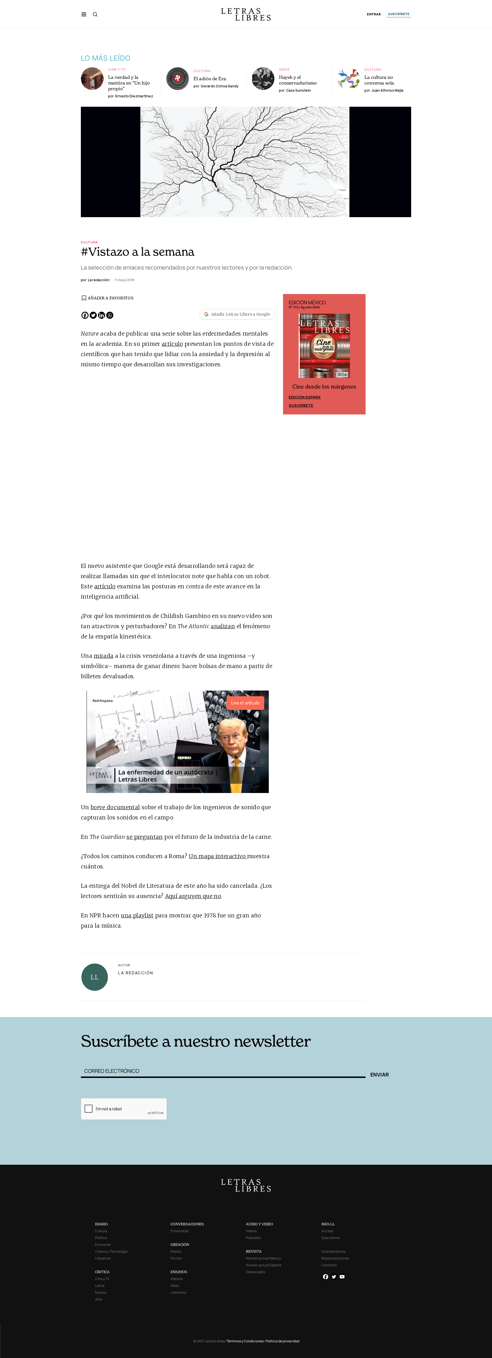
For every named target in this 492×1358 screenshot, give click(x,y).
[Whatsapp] (109, 315)
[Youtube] (342, 1276)
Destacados (255, 1271)
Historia (177, 1278)
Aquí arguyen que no (193, 896)
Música (100, 1292)
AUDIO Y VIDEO (259, 1224)
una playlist (137, 915)
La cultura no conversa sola (379, 80)
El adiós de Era (210, 78)
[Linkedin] (101, 315)
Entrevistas (179, 1230)
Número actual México (263, 1258)
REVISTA (254, 1251)
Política (101, 1237)
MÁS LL (328, 1224)
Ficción (176, 1258)
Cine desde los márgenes (324, 386)
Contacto (329, 1265)
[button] (84, 14)
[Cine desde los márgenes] (324, 348)
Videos (251, 1230)
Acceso (327, 1230)
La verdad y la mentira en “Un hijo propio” (129, 82)
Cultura (202, 71)
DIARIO (101, 1224)
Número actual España (263, 1265)
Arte (98, 1299)
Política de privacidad (282, 1341)
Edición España (305, 397)
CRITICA (102, 1272)
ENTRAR (374, 14)
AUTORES (323, 1008)
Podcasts (253, 1237)
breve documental (115, 807)
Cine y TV (117, 69)
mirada (103, 655)
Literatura (103, 1258)
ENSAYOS (179, 1272)
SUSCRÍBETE (399, 14)
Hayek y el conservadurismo (298, 80)
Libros (99, 1285)
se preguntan (144, 836)
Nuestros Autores (335, 1258)
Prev (290, 354)
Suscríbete (301, 405)
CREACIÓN (180, 1244)
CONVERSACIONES (187, 1224)
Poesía (176, 1251)
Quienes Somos (333, 1251)
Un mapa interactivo (218, 856)
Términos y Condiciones (245, 1341)
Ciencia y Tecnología (111, 1251)
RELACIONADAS (158, 1008)
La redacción (135, 972)
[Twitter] (93, 315)
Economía (103, 1244)
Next (358, 354)
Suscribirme (330, 1237)
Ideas (284, 69)
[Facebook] (85, 315)
